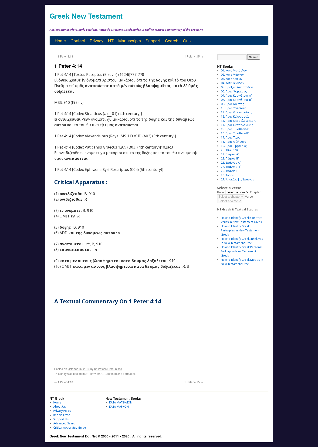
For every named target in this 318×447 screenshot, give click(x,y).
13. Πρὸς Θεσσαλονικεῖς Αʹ (238, 121)
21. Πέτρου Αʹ (94, 374)
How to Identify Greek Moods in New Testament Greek (242, 262)
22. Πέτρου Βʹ (230, 158)
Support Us (61, 419)
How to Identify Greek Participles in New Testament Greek (240, 230)
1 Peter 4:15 (193, 56)
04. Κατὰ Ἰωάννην (232, 83)
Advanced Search (64, 423)
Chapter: (255, 192)
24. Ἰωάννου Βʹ (230, 167)
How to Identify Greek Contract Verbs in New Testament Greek (241, 220)
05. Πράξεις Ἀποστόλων (237, 87)
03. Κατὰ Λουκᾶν (231, 79)
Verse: (249, 197)
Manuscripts (129, 40)
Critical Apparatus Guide (69, 428)
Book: (221, 192)
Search (171, 40)
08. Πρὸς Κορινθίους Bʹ (236, 100)
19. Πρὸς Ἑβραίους (234, 146)
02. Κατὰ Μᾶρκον (232, 75)
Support (152, 40)
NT (111, 40)
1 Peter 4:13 (63, 56)
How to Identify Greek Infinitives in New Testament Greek (242, 241)
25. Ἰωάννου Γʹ (230, 171)
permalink (129, 374)
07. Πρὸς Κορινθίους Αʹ (236, 96)
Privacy (96, 40)
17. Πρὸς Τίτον (230, 137)
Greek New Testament (86, 16)
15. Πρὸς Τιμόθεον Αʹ (235, 129)
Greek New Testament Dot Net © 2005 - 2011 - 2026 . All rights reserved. (106, 436)
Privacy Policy (62, 411)
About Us (59, 407)
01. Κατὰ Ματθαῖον (234, 70)
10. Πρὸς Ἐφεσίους (233, 108)
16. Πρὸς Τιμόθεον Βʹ (235, 133)
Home (60, 40)
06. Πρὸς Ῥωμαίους (234, 91)
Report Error (61, 415)
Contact (78, 40)
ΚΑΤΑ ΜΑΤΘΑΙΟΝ (120, 402)
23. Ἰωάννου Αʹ (230, 163)
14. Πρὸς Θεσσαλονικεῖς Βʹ (238, 125)
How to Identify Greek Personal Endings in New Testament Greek (241, 251)
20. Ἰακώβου (229, 150)
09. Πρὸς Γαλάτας (232, 104)
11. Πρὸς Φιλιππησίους (236, 112)
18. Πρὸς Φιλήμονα (233, 142)
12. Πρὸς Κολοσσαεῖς (235, 117)
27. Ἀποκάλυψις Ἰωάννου (237, 179)
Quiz (187, 40)
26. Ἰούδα (227, 175)
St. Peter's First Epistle (108, 369)
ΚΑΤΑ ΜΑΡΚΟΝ (119, 407)
